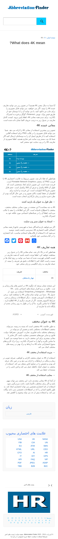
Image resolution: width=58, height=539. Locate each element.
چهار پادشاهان (28, 278)
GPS (46, 456)
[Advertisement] (29, 75)
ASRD (16, 314)
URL (33, 449)
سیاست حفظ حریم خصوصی (27, 536)
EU (20, 446)
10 (12, 518)
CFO (19, 452)
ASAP (45, 463)
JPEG (32, 463)
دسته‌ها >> (47, 518)
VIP (46, 459)
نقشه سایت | (18, 534)
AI (34, 452)
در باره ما (14, 536)
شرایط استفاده (42, 536)
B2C (46, 466)
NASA (45, 439)
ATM (33, 446)
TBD (20, 466)
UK (33, 439)
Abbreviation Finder (30, 534)
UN (46, 442)
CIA (33, 442)
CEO (46, 449)
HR (46, 452)
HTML (19, 449)
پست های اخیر (29, 485)
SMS (46, 446)
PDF (20, 463)
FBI (20, 442)
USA (20, 439)
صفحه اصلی (51, 38)
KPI (20, 459)
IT (21, 456)
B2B (33, 466)
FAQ (33, 459)
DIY (33, 456)
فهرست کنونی (46, 314)
